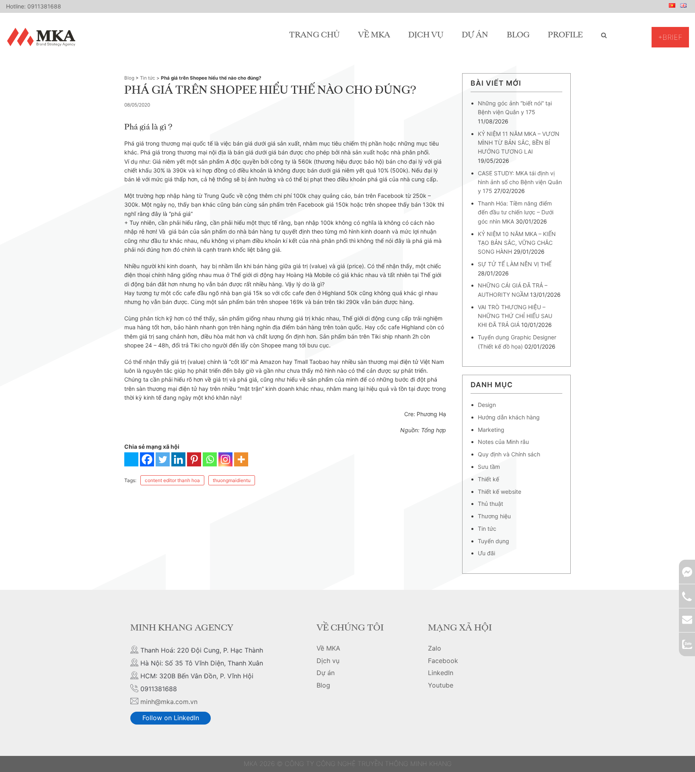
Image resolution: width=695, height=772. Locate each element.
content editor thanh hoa (172, 480)
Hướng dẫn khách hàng (509, 417)
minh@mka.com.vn (168, 702)
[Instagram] (225, 459)
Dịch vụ (426, 35)
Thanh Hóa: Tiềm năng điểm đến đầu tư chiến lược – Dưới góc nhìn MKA (515, 212)
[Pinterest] (194, 459)
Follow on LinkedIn (170, 718)
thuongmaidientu (232, 480)
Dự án (475, 35)
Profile (565, 35)
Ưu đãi (486, 553)
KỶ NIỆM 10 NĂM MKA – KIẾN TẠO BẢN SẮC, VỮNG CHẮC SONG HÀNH (517, 242)
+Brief (670, 37)
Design (487, 404)
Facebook (443, 661)
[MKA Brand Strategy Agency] (43, 37)
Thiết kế (488, 479)
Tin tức (147, 78)
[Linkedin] (178, 459)
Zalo (434, 648)
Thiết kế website (499, 491)
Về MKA (374, 35)
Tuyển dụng (493, 541)
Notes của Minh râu (503, 441)
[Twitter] (163, 459)
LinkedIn (440, 673)
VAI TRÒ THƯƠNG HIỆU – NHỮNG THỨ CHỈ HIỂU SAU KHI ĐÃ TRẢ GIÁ (515, 316)
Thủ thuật (490, 503)
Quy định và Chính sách (509, 454)
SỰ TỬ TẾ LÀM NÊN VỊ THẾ (514, 264)
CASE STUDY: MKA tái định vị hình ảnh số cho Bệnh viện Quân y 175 (520, 182)
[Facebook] (147, 459)
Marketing (491, 429)
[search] (604, 35)
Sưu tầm (489, 466)
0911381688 (44, 6)
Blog (518, 35)
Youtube (440, 685)
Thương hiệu (494, 516)
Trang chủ (314, 35)
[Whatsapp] (210, 459)
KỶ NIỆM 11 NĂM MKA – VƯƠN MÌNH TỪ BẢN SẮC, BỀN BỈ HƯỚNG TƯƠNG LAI (518, 142)
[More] (241, 459)
